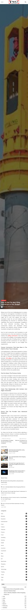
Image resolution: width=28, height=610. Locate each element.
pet (2, 558)
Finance (2, 532)
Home (2, 545)
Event (2, 524)
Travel (2, 574)
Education (3, 519)
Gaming (3, 540)
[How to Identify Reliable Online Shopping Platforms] (4, 458)
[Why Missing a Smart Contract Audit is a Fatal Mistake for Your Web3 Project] (4, 472)
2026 (3, 584)
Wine (2, 580)
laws (2, 553)
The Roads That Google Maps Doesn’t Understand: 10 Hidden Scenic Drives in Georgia (17, 464)
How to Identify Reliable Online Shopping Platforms (13, 486)
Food (2, 534)
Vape (2, 577)
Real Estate (3, 561)
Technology (3, 569)
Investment (3, 550)
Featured (4, 300)
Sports (2, 566)
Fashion (3, 527)
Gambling (3, 537)
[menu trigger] (2, 2)
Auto (2, 513)
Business (3, 516)
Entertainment (4, 521)
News (2, 556)
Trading (2, 572)
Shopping (3, 564)
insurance (3, 548)
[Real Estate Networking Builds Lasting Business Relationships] (4, 451)
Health (2, 542)
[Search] (25, 2)
